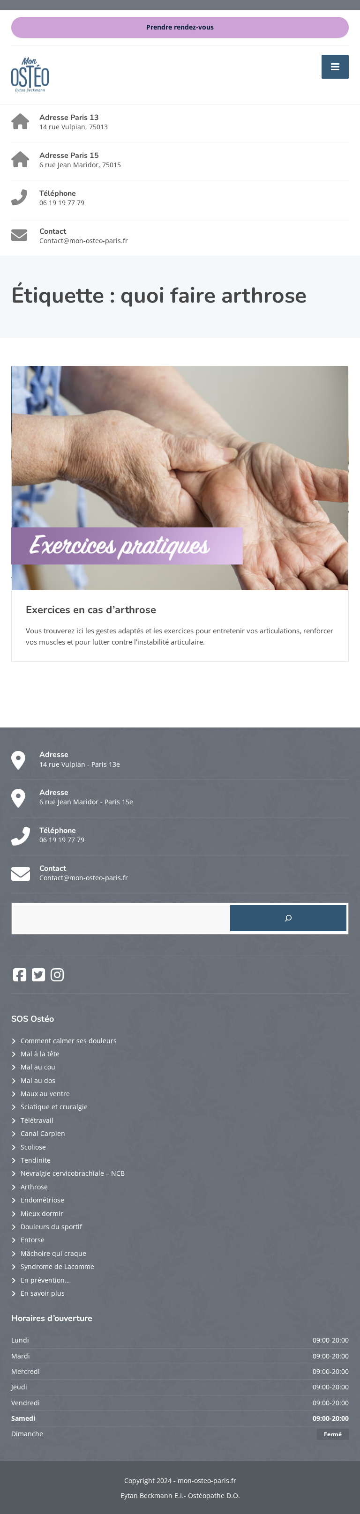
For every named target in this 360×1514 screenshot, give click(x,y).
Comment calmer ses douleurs (69, 1040)
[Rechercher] (288, 918)
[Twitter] (39, 977)
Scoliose (33, 1147)
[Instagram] (57, 977)
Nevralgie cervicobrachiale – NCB (73, 1173)
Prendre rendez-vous (180, 27)
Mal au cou (38, 1066)
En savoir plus (43, 1293)
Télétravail (37, 1120)
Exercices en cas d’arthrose (91, 610)
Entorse (33, 1239)
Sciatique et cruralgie (54, 1106)
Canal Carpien (43, 1133)
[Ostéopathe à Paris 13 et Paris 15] (30, 73)
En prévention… (45, 1280)
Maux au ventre (45, 1093)
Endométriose (42, 1199)
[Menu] (335, 66)
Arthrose (34, 1186)
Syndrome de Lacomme (57, 1266)
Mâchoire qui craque (53, 1253)
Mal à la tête (40, 1053)
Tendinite (36, 1160)
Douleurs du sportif (51, 1226)
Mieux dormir (42, 1213)
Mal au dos (38, 1080)
